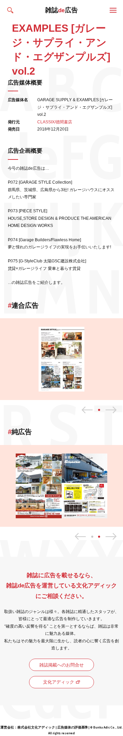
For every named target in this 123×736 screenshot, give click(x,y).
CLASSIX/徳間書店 (54, 122)
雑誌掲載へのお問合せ (61, 665)
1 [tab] (92, 537)
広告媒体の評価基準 (72, 727)
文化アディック (58, 682)
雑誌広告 (61, 10)
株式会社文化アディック (36, 727)
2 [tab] (99, 537)
